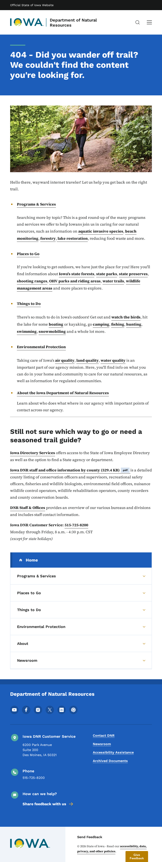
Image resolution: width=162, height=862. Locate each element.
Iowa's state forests (76, 273)
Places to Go (28, 253)
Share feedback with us (44, 804)
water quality (113, 360)
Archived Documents (110, 761)
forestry (48, 238)
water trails (113, 281)
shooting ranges (32, 281)
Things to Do (29, 303)
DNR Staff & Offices (27, 507)
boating (56, 324)
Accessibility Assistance (113, 752)
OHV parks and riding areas (75, 281)
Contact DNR (104, 735)
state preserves (133, 273)
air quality (64, 360)
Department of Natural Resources (73, 23)
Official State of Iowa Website (32, 5)
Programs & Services (36, 204)
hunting (133, 324)
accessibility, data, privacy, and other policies (112, 848)
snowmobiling (52, 331)
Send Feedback (89, 837)
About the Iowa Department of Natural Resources (63, 392)
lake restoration (72, 238)
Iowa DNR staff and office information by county (69, 470)
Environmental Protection (41, 346)
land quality (87, 360)
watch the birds (125, 317)
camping (101, 324)
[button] (137, 856)
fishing (117, 324)
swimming (27, 331)
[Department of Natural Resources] (27, 22)
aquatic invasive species (100, 231)
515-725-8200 (76, 525)
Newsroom (102, 744)
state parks (106, 273)
